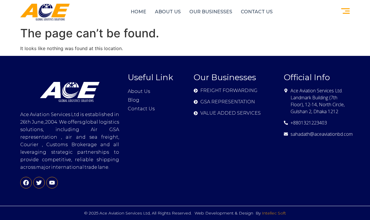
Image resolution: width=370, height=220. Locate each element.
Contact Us (257, 11)
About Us (168, 11)
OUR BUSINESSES (210, 11)
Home (138, 11)
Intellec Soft (274, 213)
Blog (133, 100)
